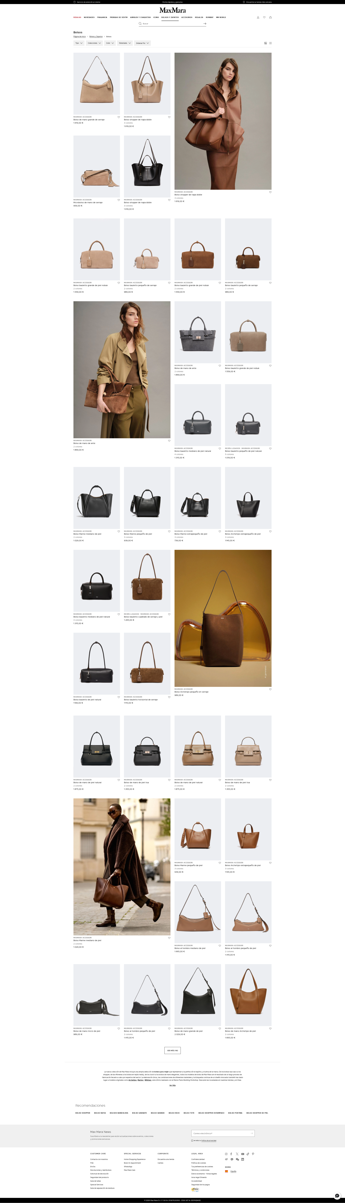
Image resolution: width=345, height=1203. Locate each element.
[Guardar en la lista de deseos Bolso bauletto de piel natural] (119, 697)
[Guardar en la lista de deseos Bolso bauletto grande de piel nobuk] (119, 283)
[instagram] (226, 1154)
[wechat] (237, 1159)
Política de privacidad (208, 1140)
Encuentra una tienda (166, 1159)
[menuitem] (77, 17)
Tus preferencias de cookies (202, 1166)
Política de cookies (198, 1163)
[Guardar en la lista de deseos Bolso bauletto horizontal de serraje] (169, 697)
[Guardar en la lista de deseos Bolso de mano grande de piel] (220, 1028)
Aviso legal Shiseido (199, 1177)
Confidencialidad (198, 1159)
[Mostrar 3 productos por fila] (266, 43)
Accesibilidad (196, 1181)
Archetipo (133, 1080)
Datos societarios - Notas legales (204, 1174)
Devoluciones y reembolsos (100, 1170)
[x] (237, 1154)
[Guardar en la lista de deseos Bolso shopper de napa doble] (169, 117)
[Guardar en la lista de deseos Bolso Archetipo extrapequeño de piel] (270, 531)
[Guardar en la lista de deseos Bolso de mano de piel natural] (119, 780)
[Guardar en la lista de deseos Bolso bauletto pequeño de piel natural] (270, 448)
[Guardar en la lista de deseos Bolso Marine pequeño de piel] (169, 531)
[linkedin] (242, 1159)
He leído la (205, 1140)
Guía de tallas (95, 1181)
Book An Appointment (132, 1163)
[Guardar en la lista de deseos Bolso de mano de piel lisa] (169, 780)
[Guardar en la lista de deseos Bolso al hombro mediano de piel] (220, 946)
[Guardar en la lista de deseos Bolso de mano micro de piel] (119, 1028)
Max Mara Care (129, 1170)
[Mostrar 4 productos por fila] (270, 43)
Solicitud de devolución (99, 1174)
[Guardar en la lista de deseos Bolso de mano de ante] (169, 441)
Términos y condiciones (200, 1170)
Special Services (96, 1184)
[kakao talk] (231, 1159)
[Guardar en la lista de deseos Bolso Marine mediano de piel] (119, 531)
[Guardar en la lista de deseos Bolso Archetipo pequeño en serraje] (270, 689)
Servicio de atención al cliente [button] (95, 2)
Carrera (160, 1163)
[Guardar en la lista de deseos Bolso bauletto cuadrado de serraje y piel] (169, 614)
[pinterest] (253, 1154)
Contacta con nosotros (99, 1159)
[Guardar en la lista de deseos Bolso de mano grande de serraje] (119, 117)
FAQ (91, 1163)
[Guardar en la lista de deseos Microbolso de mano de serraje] (119, 200)
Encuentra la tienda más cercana (259, 2)
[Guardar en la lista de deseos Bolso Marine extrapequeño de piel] (220, 531)
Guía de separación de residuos (102, 1188)
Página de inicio (79, 36)
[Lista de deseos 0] (264, 17)
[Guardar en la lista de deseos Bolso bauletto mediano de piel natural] (220, 448)
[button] (337, 1196)
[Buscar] (204, 23)
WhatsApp (128, 1166)
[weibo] (226, 1159)
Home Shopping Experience (134, 1159)
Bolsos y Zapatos (96, 36)
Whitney (148, 1080)
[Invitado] (258, 17)
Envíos (92, 1166)
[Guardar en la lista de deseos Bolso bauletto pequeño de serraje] (169, 283)
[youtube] (242, 1154)
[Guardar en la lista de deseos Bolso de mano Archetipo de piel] (270, 1028)
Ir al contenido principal (11, 1)
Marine (140, 1080)
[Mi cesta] (270, 17)
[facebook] (231, 1154)
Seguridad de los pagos (200, 1184)
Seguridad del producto (99, 1177)
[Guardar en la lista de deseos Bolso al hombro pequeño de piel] (270, 946)
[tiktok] (248, 1154)
